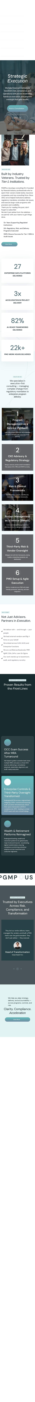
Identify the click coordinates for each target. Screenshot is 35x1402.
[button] (14, 969)
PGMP (8, 6)
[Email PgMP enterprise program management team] (11, 58)
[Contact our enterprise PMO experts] (17, 424)
